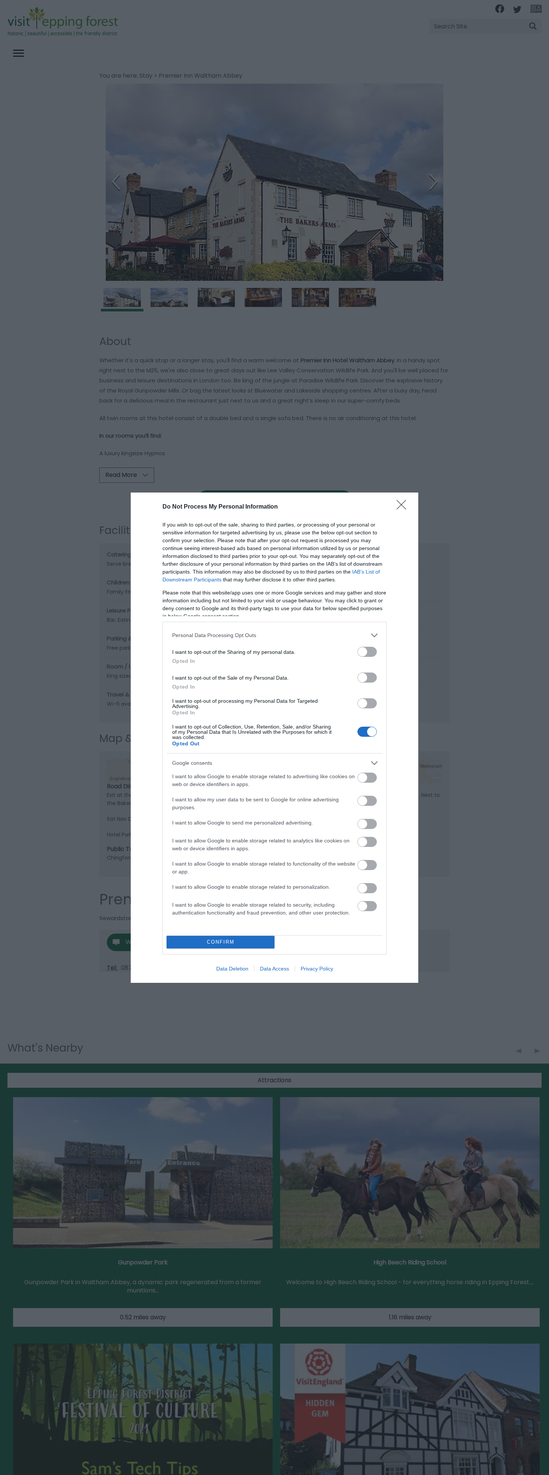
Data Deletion (232, 969)
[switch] (367, 652)
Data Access (274, 969)
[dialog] (274, 738)
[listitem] (274, 635)
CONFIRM (221, 942)
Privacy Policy (317, 969)
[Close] (404, 507)
